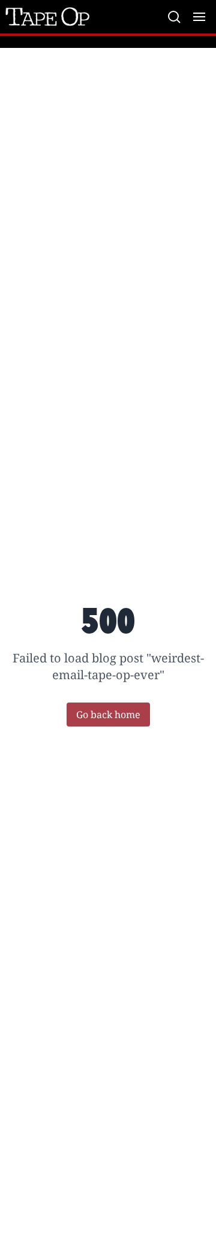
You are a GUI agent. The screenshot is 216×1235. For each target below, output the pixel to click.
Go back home (108, 714)
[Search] (174, 17)
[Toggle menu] (199, 16)
